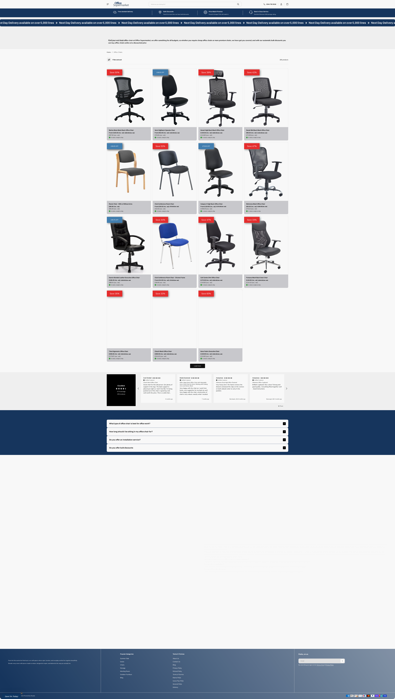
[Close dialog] (235, 325)
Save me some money (217, 361)
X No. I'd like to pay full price (218, 367)
